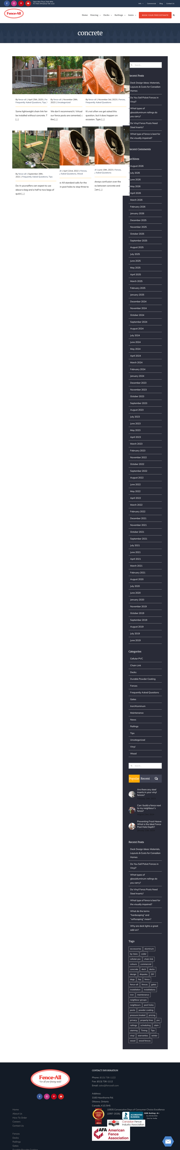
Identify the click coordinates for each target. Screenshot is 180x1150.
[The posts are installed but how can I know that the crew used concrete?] (106, 75)
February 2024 (137, 369)
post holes (149, 1005)
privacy (133, 1020)
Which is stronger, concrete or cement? (106, 140)
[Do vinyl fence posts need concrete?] (36, 75)
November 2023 (138, 389)
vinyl (132, 1035)
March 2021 (136, 565)
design (133, 974)
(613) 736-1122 (108, 1077)
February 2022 (137, 511)
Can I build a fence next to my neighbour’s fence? (149, 808)
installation (135, 989)
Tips (44, 102)
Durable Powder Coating (142, 678)
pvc (158, 1020)
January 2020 (137, 599)
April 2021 (135, 558)
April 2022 (135, 498)
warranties (143, 1035)
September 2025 (138, 240)
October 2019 (137, 613)
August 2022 (136, 477)
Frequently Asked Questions (28, 102)
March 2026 (136, 199)
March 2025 (136, 281)
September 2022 (138, 470)
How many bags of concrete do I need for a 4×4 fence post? (35, 144)
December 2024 (138, 301)
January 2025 (137, 294)
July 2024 (135, 335)
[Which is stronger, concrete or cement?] (106, 145)
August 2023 (136, 409)
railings (133, 1025)
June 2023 (135, 423)
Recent (145, 778)
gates (153, 984)
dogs (132, 979)
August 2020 (136, 579)
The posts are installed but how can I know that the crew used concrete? (106, 68)
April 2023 (135, 437)
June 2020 (135, 592)
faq (139, 979)
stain (156, 1025)
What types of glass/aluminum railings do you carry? (143, 112)
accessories (135, 948)
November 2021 (138, 525)
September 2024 (138, 321)
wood (132, 1040)
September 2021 (138, 538)
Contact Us (18, 1125)
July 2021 (135, 545)
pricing (152, 1015)
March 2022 (136, 504)
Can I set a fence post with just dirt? (71, 70)
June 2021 (135, 552)
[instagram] (14, 3)
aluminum (149, 948)
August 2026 (136, 166)
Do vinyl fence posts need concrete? (35, 70)
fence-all (22, 99)
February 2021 (137, 572)
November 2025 (138, 226)
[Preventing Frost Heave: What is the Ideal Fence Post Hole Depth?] (132, 824)
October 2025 (137, 233)
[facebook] (7, 3)
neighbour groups (138, 1000)
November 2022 (138, 457)
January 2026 (137, 213)
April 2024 (135, 355)
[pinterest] (21, 3)
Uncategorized (63, 102)
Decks (133, 672)
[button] (174, 15)
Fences (122, 99)
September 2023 (138, 403)
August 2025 (136, 247)
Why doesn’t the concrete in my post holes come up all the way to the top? (71, 139)
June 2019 (135, 640)
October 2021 (137, 531)
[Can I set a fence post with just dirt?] (71, 75)
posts (132, 1010)
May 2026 (135, 186)
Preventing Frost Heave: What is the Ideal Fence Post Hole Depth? (149, 824)
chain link (148, 959)
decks (152, 969)
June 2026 (135, 179)
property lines (146, 1020)
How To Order (20, 1117)
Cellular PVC (136, 658)
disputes (144, 974)
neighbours (135, 1005)
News (133, 719)
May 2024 (135, 348)
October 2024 (137, 315)
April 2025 (135, 274)
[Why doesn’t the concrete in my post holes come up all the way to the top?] (71, 146)
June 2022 (135, 484)
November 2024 (138, 308)
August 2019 (136, 626)
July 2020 (135, 586)
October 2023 (137, 396)
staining (134, 1030)
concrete (134, 969)
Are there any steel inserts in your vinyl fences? (147, 792)
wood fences (145, 1040)
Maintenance (136, 712)
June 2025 (135, 260)
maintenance (143, 994)
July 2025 (135, 254)
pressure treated (137, 1015)
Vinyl (132, 746)
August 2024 (136, 328)
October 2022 (137, 464)
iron (132, 994)
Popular (134, 778)
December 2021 (138, 518)
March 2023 (136, 443)
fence (147, 979)
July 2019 (135, 633)
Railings (134, 726)
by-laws (134, 954)
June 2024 (135, 342)
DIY (152, 974)
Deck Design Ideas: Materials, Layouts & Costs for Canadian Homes (145, 86)
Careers (16, 1121)
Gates (133, 699)
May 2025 (135, 267)
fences (145, 984)
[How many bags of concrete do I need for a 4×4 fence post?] (36, 149)
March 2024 (136, 362)
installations (149, 989)
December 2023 (138, 382)
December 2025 (138, 220)
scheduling (145, 1025)
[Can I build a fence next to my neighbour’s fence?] (132, 808)
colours (133, 964)
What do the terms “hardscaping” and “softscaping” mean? (140, 915)
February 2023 (137, 450)
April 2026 (135, 193)
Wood (80, 173)
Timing (144, 1030)
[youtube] (28, 3)
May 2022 (135, 491)
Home (16, 1109)
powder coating (146, 1010)
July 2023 (135, 416)
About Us (17, 1113)
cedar (143, 954)
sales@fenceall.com (109, 1085)
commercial (145, 964)
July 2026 (135, 172)
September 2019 (138, 620)
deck (144, 969)
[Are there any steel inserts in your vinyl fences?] (132, 792)
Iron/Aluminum (137, 706)
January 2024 (137, 376)
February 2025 (137, 288)
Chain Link (135, 665)
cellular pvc (135, 959)
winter (154, 1035)
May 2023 (135, 430)
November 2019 (138, 606)
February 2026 (137, 206)
